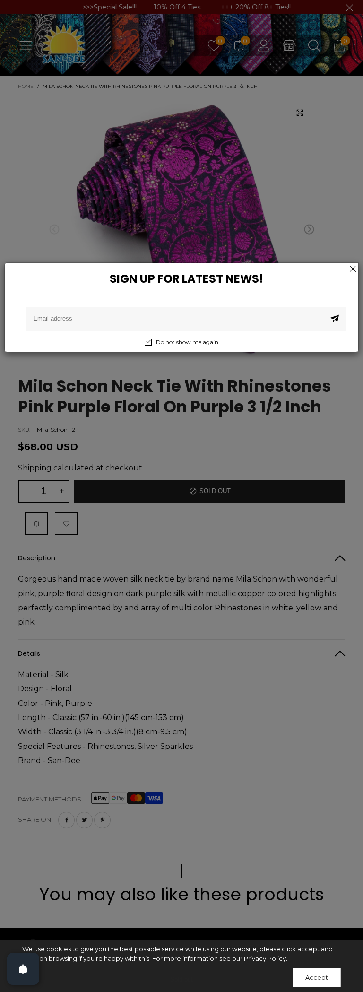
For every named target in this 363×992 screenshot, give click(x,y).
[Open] (23, 969)
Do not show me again (187, 342)
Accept (316, 977)
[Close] (352, 268)
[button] (334, 319)
